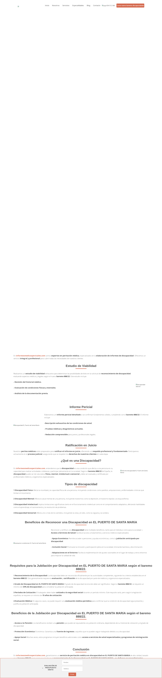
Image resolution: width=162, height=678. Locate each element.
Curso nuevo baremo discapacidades (130, 5)
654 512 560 (110, 5)
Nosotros (55, 5)
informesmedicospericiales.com (30, 355)
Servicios (65, 5)
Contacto (96, 5)
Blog (88, 5)
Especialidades (78, 5)
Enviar (72, 674)
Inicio (47, 5)
